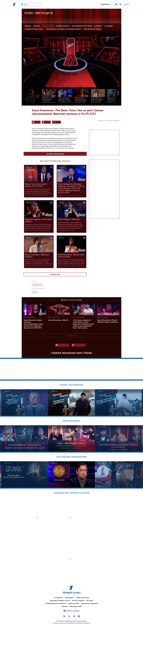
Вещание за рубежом (73, 611)
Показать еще (55, 274)
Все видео (89, 600)
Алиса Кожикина (36, 285)
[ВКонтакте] (36, 122)
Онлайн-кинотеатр (82, 598)
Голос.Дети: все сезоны (92, 29)
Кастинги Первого (78, 600)
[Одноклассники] (46, 122)
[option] (33, 96)
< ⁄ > (54, 122)
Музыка (34, 292)
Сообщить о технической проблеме (108, 120)
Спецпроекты (69, 598)
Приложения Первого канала (60, 600)
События (65, 606)
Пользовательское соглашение (55, 603)
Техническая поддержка (89, 603)
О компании (58, 598)
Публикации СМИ (75, 606)
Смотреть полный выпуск (55, 154)
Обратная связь (73, 603)
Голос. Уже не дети (39, 13)
